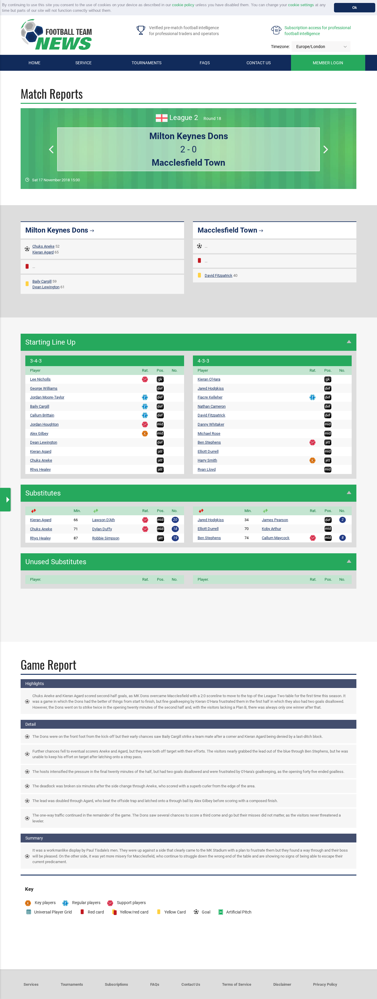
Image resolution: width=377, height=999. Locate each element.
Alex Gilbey (39, 433)
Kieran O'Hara (209, 379)
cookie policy (183, 5)
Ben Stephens (209, 442)
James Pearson (275, 520)
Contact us (259, 62)
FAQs (205, 62)
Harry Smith (207, 460)
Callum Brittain (42, 415)
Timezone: (280, 46)
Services (31, 984)
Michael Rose (209, 433)
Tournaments (146, 62)
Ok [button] (354, 7)
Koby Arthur (271, 528)
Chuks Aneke (43, 246)
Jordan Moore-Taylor (47, 397)
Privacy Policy (325, 984)
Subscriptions (116, 984)
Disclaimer (282, 984)
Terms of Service (236, 984)
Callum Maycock (276, 538)
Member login (328, 62)
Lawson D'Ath (103, 520)
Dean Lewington (45, 287)
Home (34, 62)
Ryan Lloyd (207, 469)
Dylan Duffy (102, 529)
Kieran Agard (43, 252)
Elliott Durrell (208, 451)
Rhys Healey (40, 469)
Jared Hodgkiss (211, 388)
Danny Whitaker (211, 424)
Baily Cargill (42, 281)
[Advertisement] (188, 608)
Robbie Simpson (105, 538)
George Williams (43, 388)
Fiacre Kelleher (210, 397)
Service (83, 62)
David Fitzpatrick (218, 275)
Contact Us (190, 984)
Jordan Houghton (44, 424)
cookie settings (301, 5)
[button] (113, 11)
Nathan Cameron (212, 406)
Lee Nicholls (40, 379)
